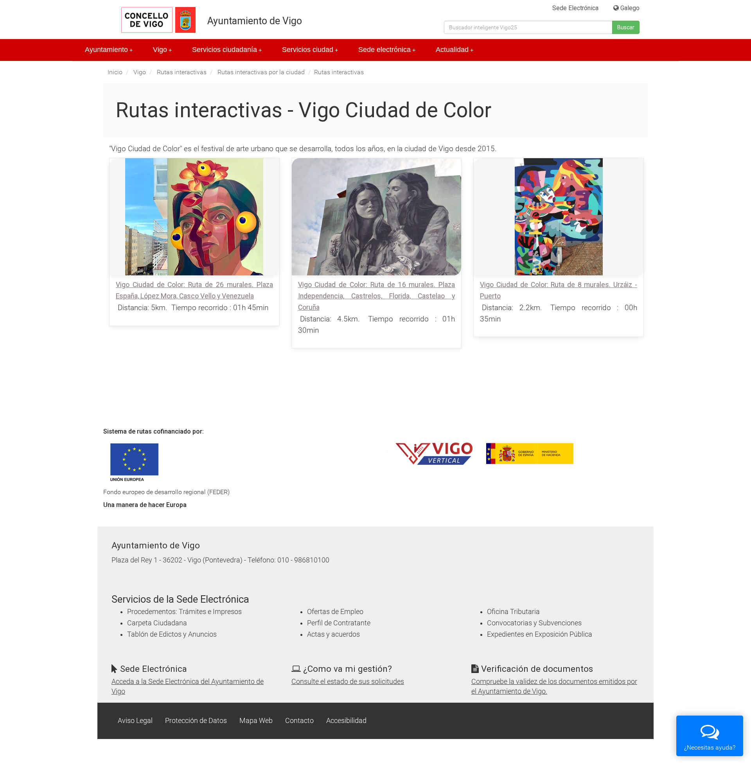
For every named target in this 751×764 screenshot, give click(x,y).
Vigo (162, 50)
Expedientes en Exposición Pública (539, 634)
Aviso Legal (135, 721)
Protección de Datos (196, 721)
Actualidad (454, 50)
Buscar (625, 27)
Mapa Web (256, 721)
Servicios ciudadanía (227, 50)
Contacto (299, 721)
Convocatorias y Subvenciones (534, 623)
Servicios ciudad (310, 50)
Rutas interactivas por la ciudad (261, 72)
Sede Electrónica (575, 8)
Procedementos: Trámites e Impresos (184, 612)
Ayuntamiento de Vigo (254, 21)
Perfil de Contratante (338, 623)
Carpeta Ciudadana (157, 623)
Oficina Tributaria (513, 612)
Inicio (115, 72)
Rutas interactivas (182, 72)
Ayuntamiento (109, 50)
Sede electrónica (386, 50)
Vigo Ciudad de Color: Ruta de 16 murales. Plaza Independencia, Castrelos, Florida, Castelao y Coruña (376, 296)
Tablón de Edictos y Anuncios (172, 634)
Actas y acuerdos (333, 634)
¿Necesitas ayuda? (709, 747)
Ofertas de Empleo (335, 612)
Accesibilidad (346, 721)
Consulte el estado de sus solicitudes (347, 681)
